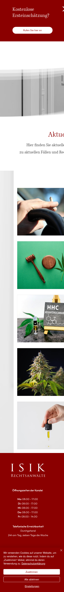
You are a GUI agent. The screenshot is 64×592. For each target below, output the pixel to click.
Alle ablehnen (31, 579)
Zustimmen (32, 572)
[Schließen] (59, 552)
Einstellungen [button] (32, 586)
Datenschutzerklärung (33, 563)
